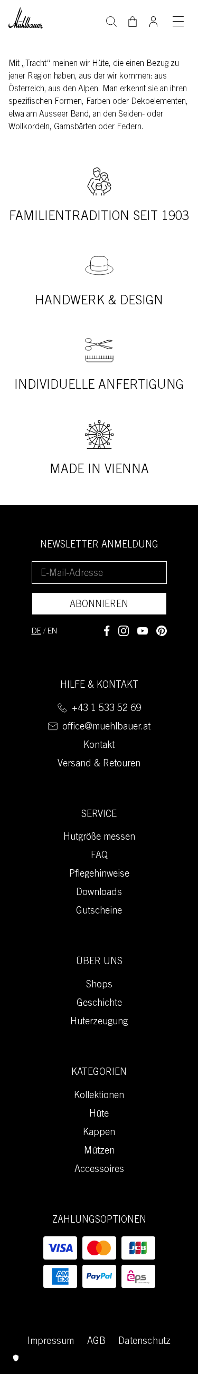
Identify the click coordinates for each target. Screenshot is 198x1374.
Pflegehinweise (99, 874)
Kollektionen (99, 1096)
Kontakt (99, 746)
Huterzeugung (99, 1022)
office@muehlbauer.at (106, 727)
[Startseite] (25, 16)
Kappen (99, 1133)
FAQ (99, 856)
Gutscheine (99, 911)
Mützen (99, 1151)
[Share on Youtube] (142, 631)
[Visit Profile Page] (153, 18)
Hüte (99, 1114)
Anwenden (111, 20)
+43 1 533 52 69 (106, 709)
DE (36, 632)
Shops (99, 985)
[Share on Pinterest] (161, 631)
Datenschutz (144, 1342)
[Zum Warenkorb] (132, 21)
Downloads (99, 893)
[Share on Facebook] (106, 631)
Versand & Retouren (99, 764)
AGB (96, 1342)
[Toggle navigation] (178, 21)
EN (53, 632)
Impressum (50, 1342)
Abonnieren (99, 605)
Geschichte (99, 1003)
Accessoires (99, 1170)
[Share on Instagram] (123, 631)
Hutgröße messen (99, 837)
